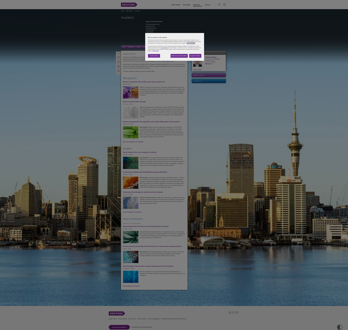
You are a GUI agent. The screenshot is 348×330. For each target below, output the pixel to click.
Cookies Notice (191, 43)
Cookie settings (154, 55)
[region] (174, 47)
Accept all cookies (195, 55)
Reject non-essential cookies (179, 55)
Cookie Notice (155, 50)
